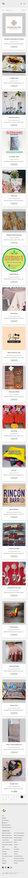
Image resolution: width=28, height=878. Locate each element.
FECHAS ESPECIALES (18, 856)
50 (11, 799)
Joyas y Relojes (5, 840)
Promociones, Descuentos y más (9, 856)
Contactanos (6, 820)
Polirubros (4, 860)
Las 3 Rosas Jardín (14, 156)
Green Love (14, 196)
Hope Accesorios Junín (14, 352)
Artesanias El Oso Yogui (14, 588)
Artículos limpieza (6, 849)
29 (19, 797)
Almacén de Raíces (14, 117)
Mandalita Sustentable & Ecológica (14, 39)
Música (15, 842)
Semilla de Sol (14, 705)
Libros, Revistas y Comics (7, 842)
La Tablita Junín (14, 78)
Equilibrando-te (14, 274)
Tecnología (4, 853)
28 (16, 797)
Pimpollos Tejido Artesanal (14, 235)
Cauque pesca (14, 627)
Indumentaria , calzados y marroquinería (10, 844)
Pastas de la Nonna (14, 392)
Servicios (16, 844)
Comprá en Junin (9, 10)
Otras (3, 847)
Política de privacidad (6, 827)
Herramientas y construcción (8, 837)
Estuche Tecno (14, 784)
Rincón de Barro (14, 509)
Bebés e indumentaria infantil (8, 835)
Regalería (4, 863)
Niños (3, 858)
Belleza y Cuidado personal (20, 835)
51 (14, 799)
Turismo (16, 853)
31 (24, 797)
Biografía (4, 818)
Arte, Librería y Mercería (19, 833)
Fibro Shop (14, 431)
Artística (16, 863)
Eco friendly (16, 849)
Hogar (15, 847)
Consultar (14, 46)
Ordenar (23, 10)
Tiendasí (4, 873)
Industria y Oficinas (18, 837)
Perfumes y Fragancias (19, 860)
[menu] (24, 3)
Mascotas (16, 851)
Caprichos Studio (14, 666)
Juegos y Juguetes (18, 840)
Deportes (4, 851)
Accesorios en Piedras (19, 858)
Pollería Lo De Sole (14, 548)
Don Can (14, 470)
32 (3, 799)
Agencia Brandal (13, 873)
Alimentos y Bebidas (6, 833)
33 (6, 799)
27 (13, 797)
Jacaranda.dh (14, 313)
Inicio (3, 10)
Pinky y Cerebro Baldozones (14, 744)
